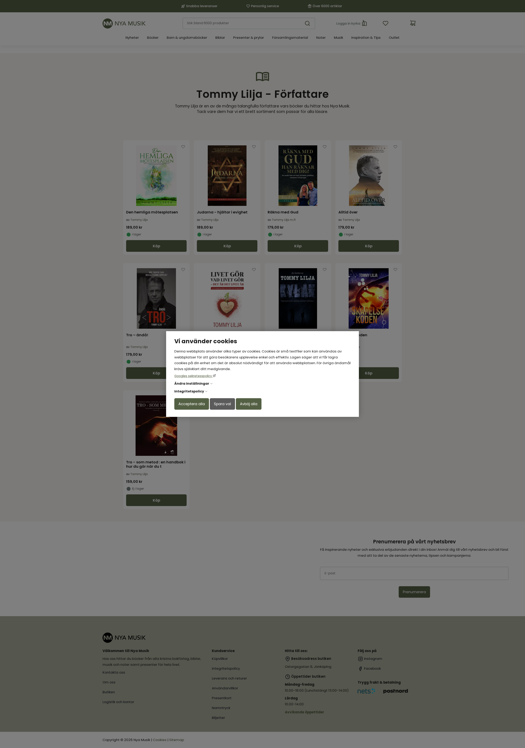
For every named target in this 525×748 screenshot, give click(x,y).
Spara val (222, 403)
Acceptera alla (191, 403)
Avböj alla (248, 403)
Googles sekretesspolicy (193, 376)
